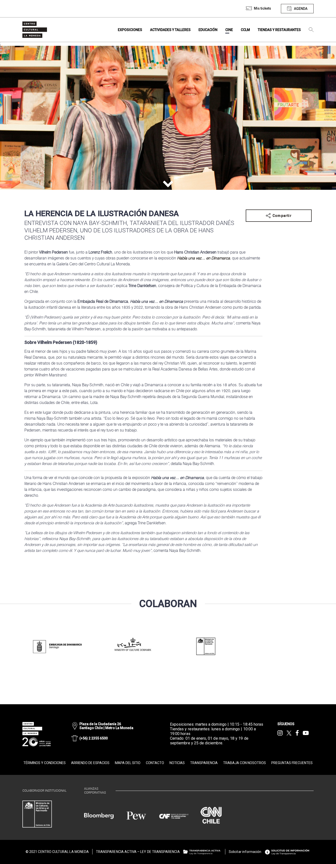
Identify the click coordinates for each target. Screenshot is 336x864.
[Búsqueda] (311, 29)
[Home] (34, 29)
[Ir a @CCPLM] (280, 733)
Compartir (282, 216)
